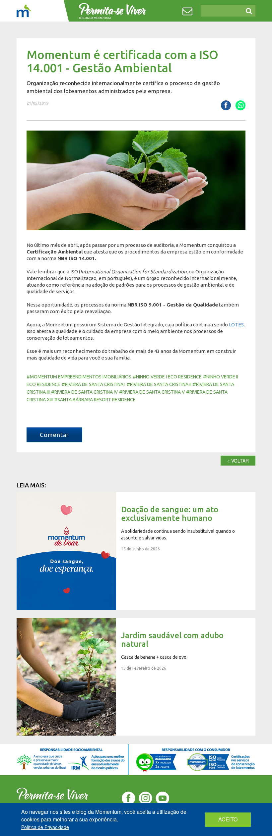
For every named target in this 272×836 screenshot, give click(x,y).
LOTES (236, 324)
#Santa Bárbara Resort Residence (95, 399)
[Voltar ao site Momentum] (24, 11)
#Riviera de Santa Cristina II (159, 384)
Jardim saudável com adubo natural (136, 677)
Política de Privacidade (45, 827)
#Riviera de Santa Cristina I (93, 384)
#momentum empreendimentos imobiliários (79, 376)
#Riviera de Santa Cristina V (152, 392)
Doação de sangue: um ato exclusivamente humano (136, 551)
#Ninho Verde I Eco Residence (167, 376)
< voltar (238, 460)
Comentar (54, 434)
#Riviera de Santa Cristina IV (84, 392)
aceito (228, 819)
